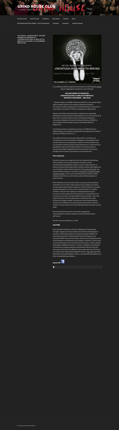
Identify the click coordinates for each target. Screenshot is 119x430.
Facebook (56, 23)
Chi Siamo (46, 19)
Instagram (65, 23)
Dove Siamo (56, 19)
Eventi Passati (34, 19)
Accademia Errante (89, 169)
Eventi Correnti (22, 19)
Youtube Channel (77, 23)
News (73, 19)
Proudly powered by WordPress (26, 425)
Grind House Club (36, 6)
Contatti (65, 19)
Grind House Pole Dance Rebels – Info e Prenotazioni (33, 23)
